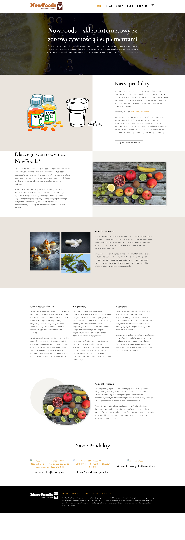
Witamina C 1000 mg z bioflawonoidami (135, 466)
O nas (108, 6)
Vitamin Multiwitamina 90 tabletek (92, 472)
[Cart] (152, 5)
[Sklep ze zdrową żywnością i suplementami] (46, 9)
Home (98, 6)
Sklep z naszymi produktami (128, 143)
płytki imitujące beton (140, 112)
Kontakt (142, 6)
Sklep (119, 6)
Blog (130, 6)
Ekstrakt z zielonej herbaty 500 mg (50, 472)
